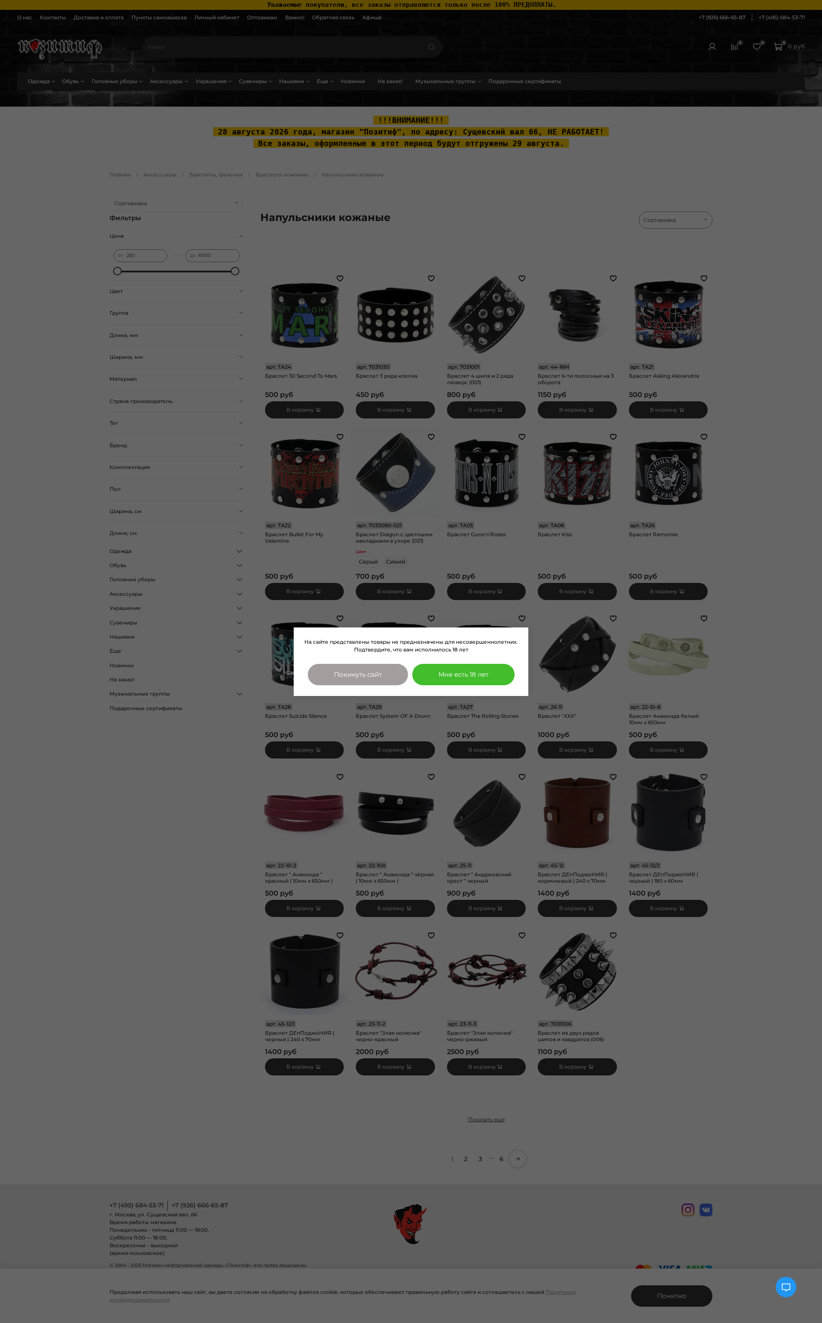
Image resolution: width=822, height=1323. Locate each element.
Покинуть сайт (358, 674)
